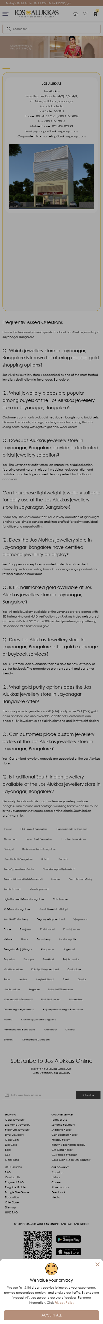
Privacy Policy (64, 1302)
